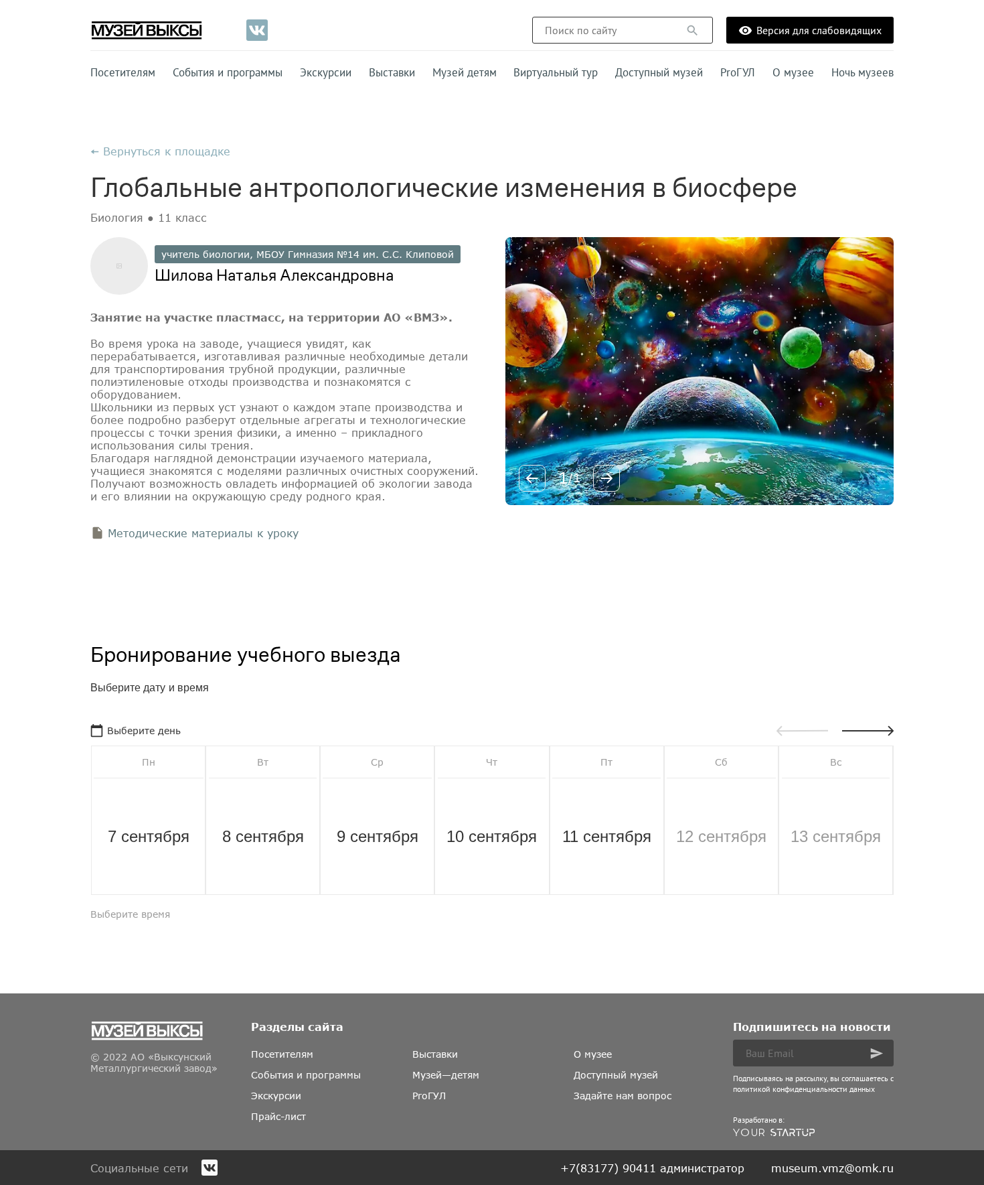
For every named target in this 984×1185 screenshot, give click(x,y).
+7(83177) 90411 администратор (652, 1168)
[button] (692, 30)
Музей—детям (445, 1075)
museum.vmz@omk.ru (832, 1168)
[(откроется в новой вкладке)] (257, 30)
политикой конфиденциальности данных (804, 1089)
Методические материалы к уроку (203, 533)
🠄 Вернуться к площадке (160, 151)
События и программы (227, 72)
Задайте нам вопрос (622, 1095)
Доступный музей (659, 72)
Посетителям (122, 72)
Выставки (392, 72)
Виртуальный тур (555, 72)
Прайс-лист (278, 1116)
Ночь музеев (862, 72)
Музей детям (464, 72)
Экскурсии (325, 72)
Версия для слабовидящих (819, 30)
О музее (793, 72)
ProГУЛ (737, 72)
